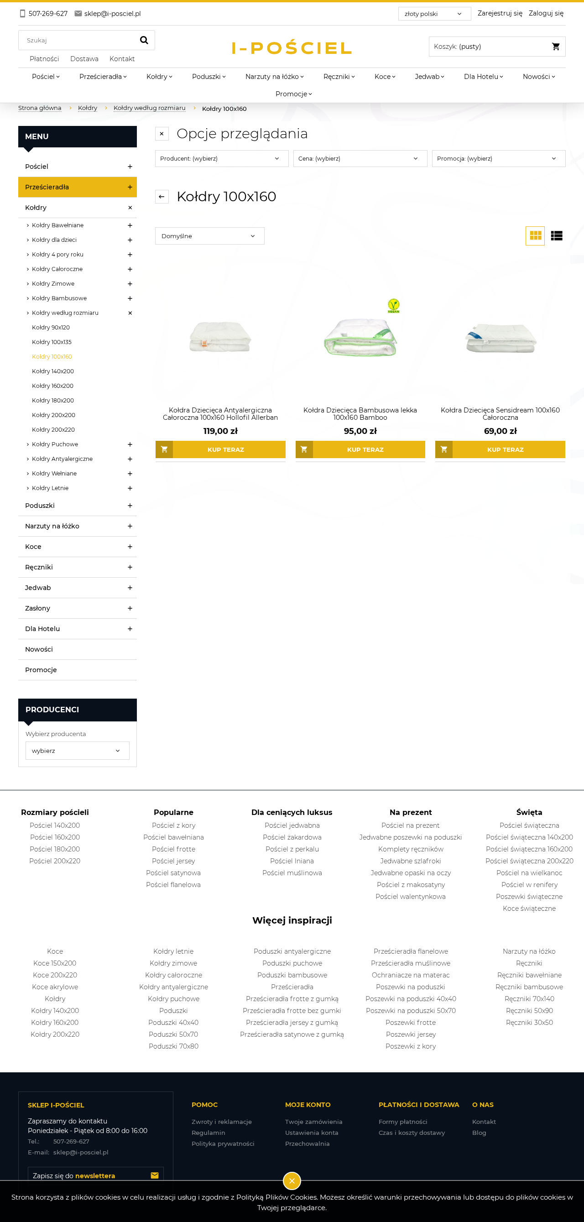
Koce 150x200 (54, 963)
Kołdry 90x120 (51, 327)
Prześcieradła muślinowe (410, 963)
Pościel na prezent (410, 825)
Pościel (36, 166)
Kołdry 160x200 (52, 385)
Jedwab (38, 588)
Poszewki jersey (411, 1034)
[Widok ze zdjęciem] (535, 235)
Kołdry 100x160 (52, 356)
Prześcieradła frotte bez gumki (292, 1011)
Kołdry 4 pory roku (57, 254)
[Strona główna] (292, 46)
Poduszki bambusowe (292, 975)
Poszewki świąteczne (529, 897)
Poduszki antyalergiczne (292, 951)
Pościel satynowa (173, 873)
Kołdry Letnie (50, 488)
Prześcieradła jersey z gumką (292, 1022)
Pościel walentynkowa (410, 897)
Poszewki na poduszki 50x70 (411, 1011)
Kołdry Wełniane (54, 473)
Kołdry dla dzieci (54, 239)
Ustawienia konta (312, 1132)
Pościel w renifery (529, 885)
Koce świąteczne (529, 908)
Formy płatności (403, 1121)
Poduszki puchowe (292, 963)
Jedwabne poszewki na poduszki (411, 837)
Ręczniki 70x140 (529, 999)
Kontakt (484, 1121)
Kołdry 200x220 (53, 429)
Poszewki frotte (411, 1022)
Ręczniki (39, 567)
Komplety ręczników (410, 849)
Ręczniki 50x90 (529, 1011)
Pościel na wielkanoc (529, 873)
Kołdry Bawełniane (57, 225)
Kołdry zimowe (173, 963)
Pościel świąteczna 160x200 (529, 849)
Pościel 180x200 (55, 849)
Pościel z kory (173, 825)
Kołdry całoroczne (173, 975)
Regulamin (208, 1132)
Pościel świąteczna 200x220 (529, 861)
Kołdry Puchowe (55, 444)
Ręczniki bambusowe (529, 987)
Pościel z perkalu (292, 849)
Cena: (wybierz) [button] (319, 158)
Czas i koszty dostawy (412, 1132)
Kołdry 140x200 (53, 371)
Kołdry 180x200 (53, 400)
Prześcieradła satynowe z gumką (292, 1034)
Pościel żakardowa (292, 837)
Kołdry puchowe (173, 999)
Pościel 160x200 (55, 837)
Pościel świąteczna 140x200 (529, 837)
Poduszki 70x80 (173, 1046)
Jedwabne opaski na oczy (411, 873)
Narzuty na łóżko (52, 526)
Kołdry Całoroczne (57, 269)
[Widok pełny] (556, 235)
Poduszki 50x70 (173, 1034)
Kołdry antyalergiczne (173, 987)
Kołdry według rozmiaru (65, 312)
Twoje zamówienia (314, 1121)
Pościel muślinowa (292, 873)
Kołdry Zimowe (53, 283)
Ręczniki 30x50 (529, 1022)
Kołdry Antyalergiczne (62, 458)
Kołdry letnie (173, 951)
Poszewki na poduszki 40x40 (410, 999)
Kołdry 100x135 (52, 342)
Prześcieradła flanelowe (411, 951)
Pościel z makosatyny (411, 885)
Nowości (39, 649)
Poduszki (40, 505)
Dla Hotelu (42, 629)
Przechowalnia (307, 1143)
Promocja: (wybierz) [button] (464, 158)
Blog (479, 1132)
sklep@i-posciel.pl (68, 1152)
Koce (33, 547)
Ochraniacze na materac (411, 975)
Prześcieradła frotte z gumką (292, 999)
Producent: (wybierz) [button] (189, 158)
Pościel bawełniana (173, 837)
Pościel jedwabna (292, 825)
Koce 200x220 (55, 975)
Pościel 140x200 (55, 825)
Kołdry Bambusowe (59, 298)
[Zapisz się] (154, 1176)
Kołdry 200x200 (53, 415)
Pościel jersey (173, 861)
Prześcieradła (47, 187)
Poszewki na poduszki (410, 987)
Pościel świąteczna (529, 825)
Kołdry (36, 208)
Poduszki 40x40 (173, 1022)
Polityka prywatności (223, 1143)
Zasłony (37, 608)
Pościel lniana (292, 861)
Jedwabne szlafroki (411, 861)
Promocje (41, 670)
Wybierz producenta (56, 734)
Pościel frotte (173, 849)
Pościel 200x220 (54, 861)
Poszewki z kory (411, 1046)
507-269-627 (58, 1141)
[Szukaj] (144, 40)
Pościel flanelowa (173, 885)
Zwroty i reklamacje (222, 1121)
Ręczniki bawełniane (529, 975)
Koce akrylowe (55, 987)
